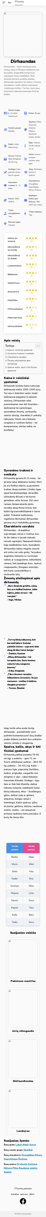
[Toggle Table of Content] (36, 346)
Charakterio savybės (16, 357)
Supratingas (11, 1159)
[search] (41, 3)
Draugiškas (28, 1155)
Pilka (15, 1168)
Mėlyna (8, 1168)
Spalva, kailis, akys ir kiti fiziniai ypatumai (22, 369)
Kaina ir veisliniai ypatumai (19, 350)
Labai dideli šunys (26, 1144)
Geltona (32, 1164)
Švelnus (22, 1159)
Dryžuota (22, 1164)
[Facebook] (23, 1201)
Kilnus (38, 1155)
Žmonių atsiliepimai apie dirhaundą (18, 362)
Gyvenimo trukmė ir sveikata (20, 353)
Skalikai (28, 1149)
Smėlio (8, 1172)
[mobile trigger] (5, 2)
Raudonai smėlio (28, 1168)
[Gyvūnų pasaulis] (23, 2)
